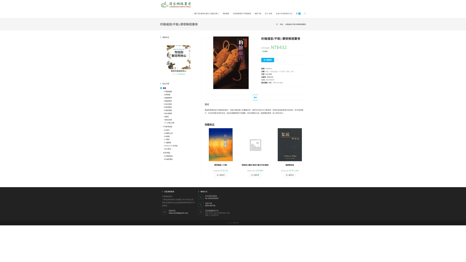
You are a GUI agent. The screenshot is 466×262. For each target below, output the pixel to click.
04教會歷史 (168, 101)
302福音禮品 (168, 159)
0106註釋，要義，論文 (286, 71)
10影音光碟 (168, 120)
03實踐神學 (168, 98)
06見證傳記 (168, 107)
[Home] (277, 24)
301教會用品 (168, 156)
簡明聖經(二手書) (220, 165)
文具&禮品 (166, 152)
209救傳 (167, 136)
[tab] (255, 97)
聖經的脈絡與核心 (178, 71)
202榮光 (167, 130)
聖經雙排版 (290, 165)
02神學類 (167, 95)
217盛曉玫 (167, 142)
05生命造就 (168, 104)
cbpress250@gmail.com (178, 213)
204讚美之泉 (168, 133)
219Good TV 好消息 (171, 146)
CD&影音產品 (167, 126)
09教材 (166, 116)
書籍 (266, 71)
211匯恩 (167, 139)
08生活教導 (168, 113)
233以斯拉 (167, 149)
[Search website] (305, 13)
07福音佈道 (168, 110)
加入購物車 (268, 60)
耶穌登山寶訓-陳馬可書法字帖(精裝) (255, 165)
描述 (255, 97)
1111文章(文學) (169, 123)
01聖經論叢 (273, 71)
